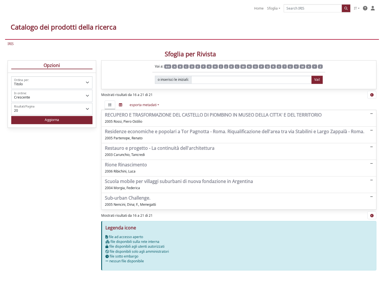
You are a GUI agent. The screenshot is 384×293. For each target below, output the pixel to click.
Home (259, 8)
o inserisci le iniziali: (173, 79)
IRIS (11, 43)
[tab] (110, 104)
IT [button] (355, 8)
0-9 (168, 66)
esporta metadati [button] (143, 104)
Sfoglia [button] (272, 8)
